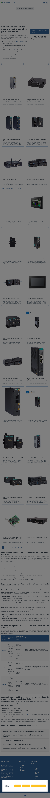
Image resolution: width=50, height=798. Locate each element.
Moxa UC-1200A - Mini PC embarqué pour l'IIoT (36, 379)
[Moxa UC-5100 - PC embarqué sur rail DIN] (37, 123)
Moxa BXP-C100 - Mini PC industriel (10, 378)
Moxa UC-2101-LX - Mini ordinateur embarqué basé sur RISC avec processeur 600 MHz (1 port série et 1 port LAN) (13, 259)
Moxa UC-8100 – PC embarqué (33, 338)
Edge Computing (20, 41)
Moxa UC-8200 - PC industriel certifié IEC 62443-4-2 (12, 140)
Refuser (17, 786)
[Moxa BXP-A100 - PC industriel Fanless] (37, 163)
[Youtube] (25, 795)
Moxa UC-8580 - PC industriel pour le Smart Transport (12, 498)
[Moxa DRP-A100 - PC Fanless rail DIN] (13, 282)
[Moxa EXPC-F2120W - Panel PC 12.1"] (37, 282)
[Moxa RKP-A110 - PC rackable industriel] (37, 481)
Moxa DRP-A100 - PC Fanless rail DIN (11, 298)
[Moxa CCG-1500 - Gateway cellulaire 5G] (13, 83)
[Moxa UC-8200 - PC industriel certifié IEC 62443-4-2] (13, 123)
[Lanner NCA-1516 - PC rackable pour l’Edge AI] (37, 521)
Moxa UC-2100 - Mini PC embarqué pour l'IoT (13, 457)
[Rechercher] (47, 2)
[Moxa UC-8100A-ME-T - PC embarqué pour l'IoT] (37, 401)
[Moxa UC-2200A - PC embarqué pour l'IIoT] (13, 401)
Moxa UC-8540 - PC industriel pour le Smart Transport (12, 339)
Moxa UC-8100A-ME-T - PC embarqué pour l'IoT (36, 418)
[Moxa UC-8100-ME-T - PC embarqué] (37, 441)
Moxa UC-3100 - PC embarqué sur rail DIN (36, 259)
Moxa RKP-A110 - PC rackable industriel (36, 497)
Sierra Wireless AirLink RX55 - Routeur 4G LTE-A (36, 100)
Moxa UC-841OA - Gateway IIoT (9, 179)
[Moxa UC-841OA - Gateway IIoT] (13, 163)
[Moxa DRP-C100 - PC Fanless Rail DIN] (13, 203)
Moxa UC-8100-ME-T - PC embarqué (35, 457)
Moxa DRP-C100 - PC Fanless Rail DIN (11, 219)
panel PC (13, 50)
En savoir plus (7, 788)
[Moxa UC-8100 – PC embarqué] (37, 322)
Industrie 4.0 (28, 714)
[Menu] (44, 2)
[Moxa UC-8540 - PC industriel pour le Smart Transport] (13, 322)
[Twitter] (23, 795)
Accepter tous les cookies (38, 786)
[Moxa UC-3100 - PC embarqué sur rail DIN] (37, 242)
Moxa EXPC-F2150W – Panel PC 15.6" (35, 219)
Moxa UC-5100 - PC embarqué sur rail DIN (36, 139)
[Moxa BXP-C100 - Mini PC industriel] (13, 362)
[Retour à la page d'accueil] (8, 2)
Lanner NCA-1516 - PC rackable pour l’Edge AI (37, 537)
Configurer (26, 786)
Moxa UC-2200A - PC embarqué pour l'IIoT (12, 418)
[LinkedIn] (27, 795)
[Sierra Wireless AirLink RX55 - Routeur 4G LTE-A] (37, 83)
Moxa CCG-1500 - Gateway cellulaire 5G (11, 99)
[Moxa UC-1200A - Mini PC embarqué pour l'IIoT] (37, 362)
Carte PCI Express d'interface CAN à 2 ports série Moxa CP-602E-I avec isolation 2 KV (12, 538)
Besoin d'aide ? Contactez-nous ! (39, 31)
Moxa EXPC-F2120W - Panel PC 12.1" (35, 298)
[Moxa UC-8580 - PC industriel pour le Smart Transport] (13, 481)
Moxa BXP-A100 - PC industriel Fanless (35, 179)
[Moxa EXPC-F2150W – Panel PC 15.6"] (37, 203)
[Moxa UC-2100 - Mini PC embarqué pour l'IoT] (13, 441)
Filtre (26, 64)
